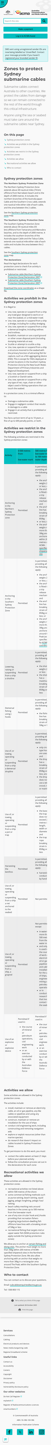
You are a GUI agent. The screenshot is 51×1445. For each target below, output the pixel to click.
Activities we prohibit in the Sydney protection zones (21, 146)
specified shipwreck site (44, 551)
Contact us (7, 1362)
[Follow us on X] (20, 1432)
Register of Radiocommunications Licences (21, 1405)
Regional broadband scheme (15, 1352)
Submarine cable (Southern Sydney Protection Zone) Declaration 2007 (24, 281)
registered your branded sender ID (21, 58)
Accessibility (8, 1366)
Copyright (7, 1374)
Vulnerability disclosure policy (15, 1387)
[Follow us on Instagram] (42, 1432)
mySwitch (7, 1400)
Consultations (9, 1335)
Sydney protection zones (17, 139)
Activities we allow (14, 159)
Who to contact (12, 167)
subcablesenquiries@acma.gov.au (26, 1284)
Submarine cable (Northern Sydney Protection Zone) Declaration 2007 (24, 276)
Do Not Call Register (11, 1396)
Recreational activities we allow (20, 163)
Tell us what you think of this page (25, 1300)
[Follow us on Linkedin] (31, 1432)
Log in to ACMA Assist (25, 36)
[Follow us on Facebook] (9, 1432)
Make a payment (25, 29)
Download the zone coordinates (19, 288)
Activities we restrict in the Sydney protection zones (21, 153)
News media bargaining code (15, 1348)
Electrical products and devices (16, 1344)
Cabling (6, 1339)
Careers (6, 1370)
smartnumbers (9, 1409)
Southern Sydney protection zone (21, 254)
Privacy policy (9, 1382)
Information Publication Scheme (25, 1424)
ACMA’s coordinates (45, 644)
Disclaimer (7, 1378)
